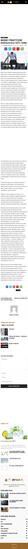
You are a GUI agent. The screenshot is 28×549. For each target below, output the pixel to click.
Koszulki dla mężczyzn (20, 298)
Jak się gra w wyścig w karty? (17, 493)
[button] (26, 2)
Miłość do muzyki (14, 343)
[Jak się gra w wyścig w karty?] (4, 495)
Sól (2, 521)
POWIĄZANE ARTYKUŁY (8, 323)
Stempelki (3, 535)
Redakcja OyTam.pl (7, 45)
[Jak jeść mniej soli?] (4, 460)
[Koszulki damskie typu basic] (4, 509)
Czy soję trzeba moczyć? (16, 465)
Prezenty (11, 329)
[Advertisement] (14, 19)
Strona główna (4, 35)
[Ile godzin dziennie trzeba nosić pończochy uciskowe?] (4, 453)
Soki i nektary (5, 528)
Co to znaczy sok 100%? (8, 441)
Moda (2, 37)
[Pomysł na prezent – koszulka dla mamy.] (4, 338)
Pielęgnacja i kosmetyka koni (9, 533)
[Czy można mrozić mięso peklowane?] (4, 502)
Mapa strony (14, 544)
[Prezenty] (4, 334)
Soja (2, 538)
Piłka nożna (4, 531)
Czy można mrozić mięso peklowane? (16, 501)
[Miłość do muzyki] (4, 345)
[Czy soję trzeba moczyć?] (4, 467)
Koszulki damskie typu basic (17, 508)
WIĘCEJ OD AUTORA (8, 325)
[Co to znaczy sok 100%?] (14, 432)
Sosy (2, 526)
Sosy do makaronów (6, 524)
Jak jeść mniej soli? (15, 458)
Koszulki (5, 37)
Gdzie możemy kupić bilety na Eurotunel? (7, 299)
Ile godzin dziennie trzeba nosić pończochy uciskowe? (17, 452)
